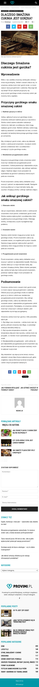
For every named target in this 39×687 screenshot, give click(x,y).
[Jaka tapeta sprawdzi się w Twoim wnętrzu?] (6, 623)
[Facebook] (19, 598)
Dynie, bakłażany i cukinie (16, 11)
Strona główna (5, 8)
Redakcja (8, 22)
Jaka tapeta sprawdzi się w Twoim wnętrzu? (24, 621)
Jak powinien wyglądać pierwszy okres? (10, 389)
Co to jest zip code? (21, 610)
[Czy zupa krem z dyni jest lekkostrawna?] (6, 442)
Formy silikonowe (8, 665)
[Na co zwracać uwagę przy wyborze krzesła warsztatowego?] (6, 633)
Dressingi (5, 656)
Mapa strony (19, 681)
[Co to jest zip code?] (6, 613)
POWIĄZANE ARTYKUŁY (11, 421)
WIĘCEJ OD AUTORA (10, 425)
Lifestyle (4, 649)
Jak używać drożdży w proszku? (29, 389)
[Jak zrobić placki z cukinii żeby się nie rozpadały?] (6, 432)
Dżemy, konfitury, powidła (11, 659)
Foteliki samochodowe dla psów (13, 669)
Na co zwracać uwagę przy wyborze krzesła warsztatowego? (23, 632)
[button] (36, 3)
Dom (2, 646)
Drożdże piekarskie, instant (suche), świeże (18, 662)
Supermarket (5, 11)
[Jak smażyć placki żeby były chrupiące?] (6, 452)
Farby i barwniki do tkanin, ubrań (14, 672)
